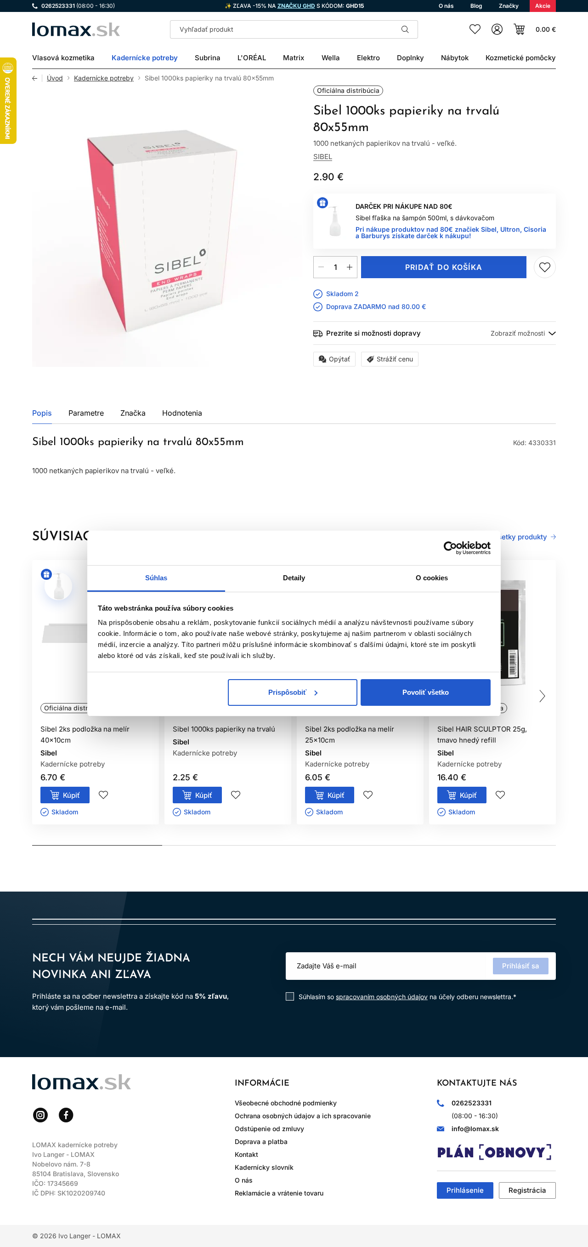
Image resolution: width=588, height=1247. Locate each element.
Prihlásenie (465, 1190)
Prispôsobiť (287, 692)
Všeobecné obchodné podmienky (286, 1103)
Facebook (66, 1115)
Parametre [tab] (86, 413)
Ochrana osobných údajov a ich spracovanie (303, 1116)
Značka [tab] (133, 413)
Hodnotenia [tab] (182, 413)
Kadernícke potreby (104, 78)
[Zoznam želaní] (475, 29)
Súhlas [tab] (156, 578)
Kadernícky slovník (264, 1167)
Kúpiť (71, 795)
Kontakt (246, 1154)
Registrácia (527, 1190)
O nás (244, 1180)
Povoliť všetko (425, 692)
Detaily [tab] (294, 578)
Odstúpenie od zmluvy (269, 1129)
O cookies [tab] (432, 578)
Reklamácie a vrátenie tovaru (279, 1193)
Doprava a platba (261, 1141)
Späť (37, 78)
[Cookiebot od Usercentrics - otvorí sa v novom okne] (450, 548)
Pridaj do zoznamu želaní (545, 267)
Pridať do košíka (443, 267)
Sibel (322, 156)
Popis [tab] (42, 413)
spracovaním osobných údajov (382, 997)
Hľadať (405, 29)
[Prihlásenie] (497, 29)
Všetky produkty (520, 537)
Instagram (40, 1115)
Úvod (55, 78)
